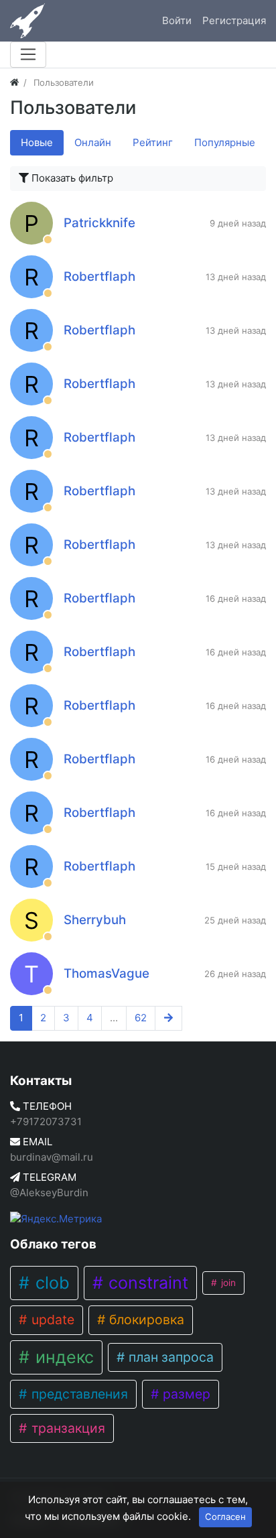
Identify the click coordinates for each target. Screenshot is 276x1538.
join (227, 1282)
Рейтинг (153, 142)
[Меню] (28, 54)
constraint (146, 1283)
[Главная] (14, 82)
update (51, 1319)
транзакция (66, 1428)
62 (141, 1017)
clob (50, 1283)
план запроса (169, 1357)
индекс (62, 1357)
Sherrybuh (95, 919)
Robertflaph (99, 276)
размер (184, 1394)
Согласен (225, 1516)
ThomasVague (106, 973)
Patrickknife (99, 223)
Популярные (224, 142)
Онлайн (92, 142)
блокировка (145, 1319)
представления (78, 1394)
